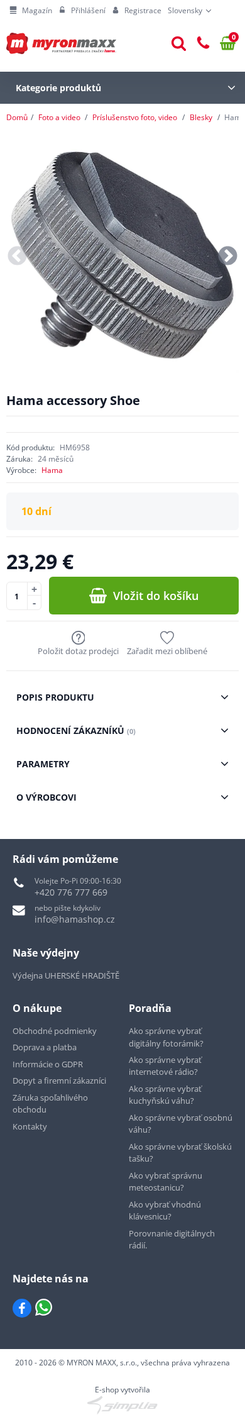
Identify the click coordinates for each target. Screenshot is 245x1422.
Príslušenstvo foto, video (134, 117)
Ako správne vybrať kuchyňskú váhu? (165, 1095)
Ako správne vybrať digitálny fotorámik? (166, 1037)
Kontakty (30, 1126)
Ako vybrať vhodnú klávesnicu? (165, 1211)
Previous (17, 257)
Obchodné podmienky (55, 1030)
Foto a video (59, 117)
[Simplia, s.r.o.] (122, 1405)
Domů (17, 117)
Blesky (201, 117)
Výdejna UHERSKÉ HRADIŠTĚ (66, 975)
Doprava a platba (45, 1047)
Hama (52, 470)
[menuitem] (30, 10)
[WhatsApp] (43, 1308)
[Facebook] (22, 1308)
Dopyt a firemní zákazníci (59, 1080)
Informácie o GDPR (48, 1064)
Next (228, 257)
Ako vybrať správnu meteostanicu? (165, 1182)
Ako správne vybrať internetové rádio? (165, 1066)
